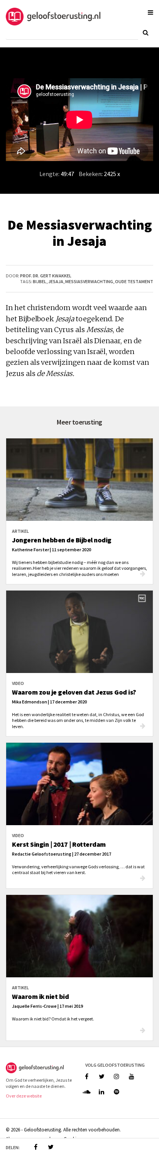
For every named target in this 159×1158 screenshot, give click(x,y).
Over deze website (24, 1096)
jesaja (55, 281)
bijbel (39, 281)
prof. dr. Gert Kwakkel (45, 276)
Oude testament (134, 281)
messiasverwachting (89, 281)
